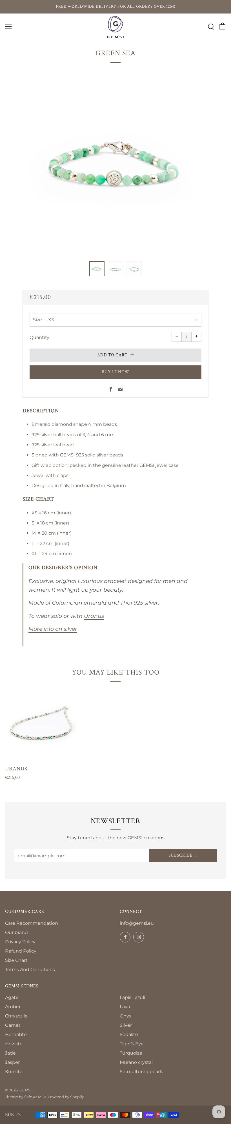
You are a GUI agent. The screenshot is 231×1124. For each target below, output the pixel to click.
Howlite (14, 1043)
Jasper (12, 1062)
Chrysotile (16, 1016)
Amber (13, 1006)
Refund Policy (20, 951)
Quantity (39, 337)
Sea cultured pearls (141, 1071)
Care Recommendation (31, 923)
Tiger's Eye (132, 1043)
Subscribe (180, 855)
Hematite (16, 1034)
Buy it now (115, 372)
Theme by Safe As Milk (25, 1097)
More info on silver (52, 629)
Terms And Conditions (30, 969)
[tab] (97, 268)
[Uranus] (40, 725)
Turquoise (131, 1053)
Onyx (126, 1016)
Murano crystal (136, 1062)
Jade (10, 1053)
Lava (125, 1006)
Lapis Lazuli (132, 997)
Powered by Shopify (66, 1097)
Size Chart (16, 960)
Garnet (13, 1025)
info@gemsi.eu (137, 923)
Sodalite (129, 1034)
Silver (126, 1025)
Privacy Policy (20, 941)
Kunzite (14, 1071)
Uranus (94, 616)
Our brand (16, 932)
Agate (12, 997)
